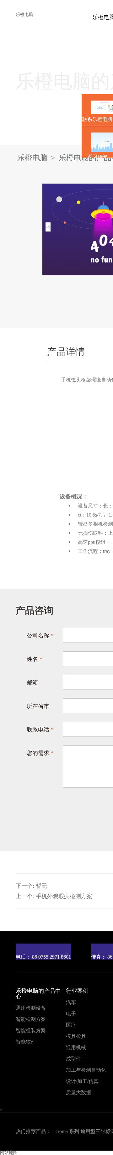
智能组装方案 (31, 1030)
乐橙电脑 (24, 14)
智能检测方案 (31, 1019)
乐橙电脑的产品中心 (38, 993)
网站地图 (9, 1152)
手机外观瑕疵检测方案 (64, 896)
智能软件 (26, 1041)
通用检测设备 (31, 1008)
